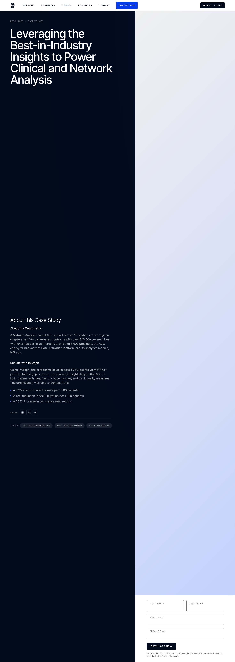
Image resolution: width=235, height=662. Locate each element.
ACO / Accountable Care (36, 425)
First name (157, 604)
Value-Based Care (99, 425)
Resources (16, 21)
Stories (66, 5)
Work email (157, 617)
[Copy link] (35, 412)
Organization (158, 631)
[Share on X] (28, 412)
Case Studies (36, 21)
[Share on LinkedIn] (22, 412)
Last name (196, 604)
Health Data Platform (69, 425)
